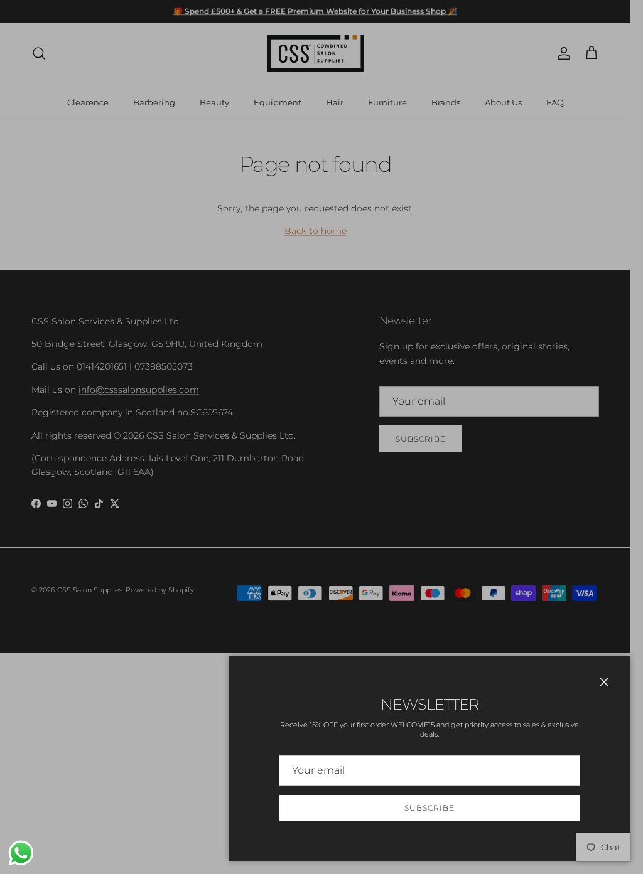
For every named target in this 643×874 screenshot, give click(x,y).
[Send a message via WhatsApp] (21, 853)
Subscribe (429, 808)
